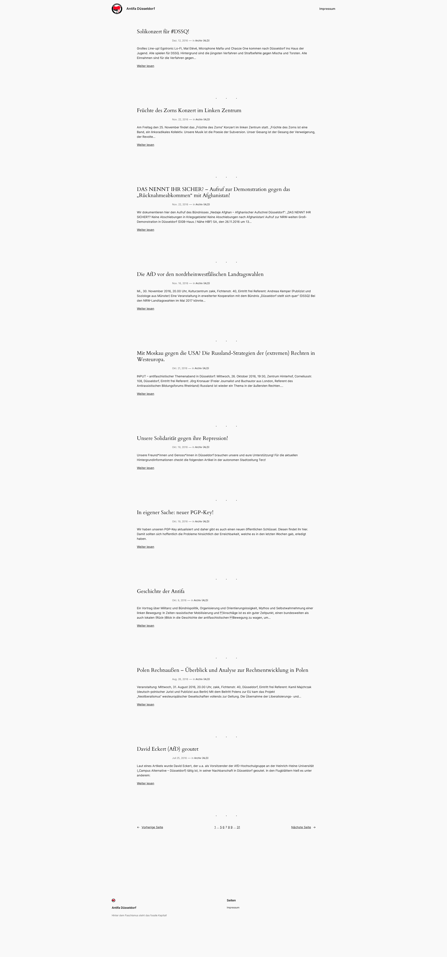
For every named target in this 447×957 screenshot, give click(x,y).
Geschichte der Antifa (161, 591)
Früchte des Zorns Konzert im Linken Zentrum (189, 111)
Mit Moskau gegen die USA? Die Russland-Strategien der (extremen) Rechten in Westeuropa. (226, 356)
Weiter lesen (145, 66)
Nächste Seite (303, 827)
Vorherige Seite (150, 827)
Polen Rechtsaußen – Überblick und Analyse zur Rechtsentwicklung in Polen (222, 670)
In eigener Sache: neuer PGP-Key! (175, 513)
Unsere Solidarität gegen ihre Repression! (182, 438)
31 (238, 827)
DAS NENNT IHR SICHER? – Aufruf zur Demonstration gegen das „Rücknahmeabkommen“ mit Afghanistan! (213, 192)
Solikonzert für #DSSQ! (163, 32)
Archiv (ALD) (202, 40)
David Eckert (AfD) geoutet (167, 749)
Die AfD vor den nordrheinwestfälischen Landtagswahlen (200, 274)
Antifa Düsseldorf (140, 8)
